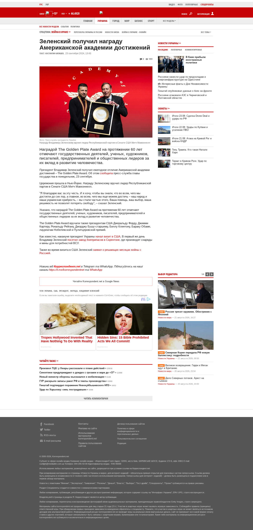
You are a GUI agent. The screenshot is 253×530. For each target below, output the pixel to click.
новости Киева (112, 32)
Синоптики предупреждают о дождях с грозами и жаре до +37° (80, 372)
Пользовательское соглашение (132, 439)
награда (74, 290)
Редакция (121, 443)
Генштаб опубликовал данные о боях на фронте (185, 91)
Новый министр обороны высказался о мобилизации (75, 376)
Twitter (47, 429)
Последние (163, 49)
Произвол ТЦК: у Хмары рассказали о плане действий (75, 368)
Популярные (176, 49)
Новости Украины (168, 43)
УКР (47, 4)
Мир (126, 21)
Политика (75, 26)
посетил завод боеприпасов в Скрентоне (93, 239)
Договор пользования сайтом (131, 424)
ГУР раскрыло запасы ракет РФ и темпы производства (75, 381)
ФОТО (180, 4)
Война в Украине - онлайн (134, 32)
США (55, 290)
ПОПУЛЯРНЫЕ (191, 4)
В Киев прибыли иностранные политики (196, 60)
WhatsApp (96, 269)
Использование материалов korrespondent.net (87, 436)
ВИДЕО (172, 4)
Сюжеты (162, 108)
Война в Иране (98, 32)
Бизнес (139, 21)
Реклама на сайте (87, 428)
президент (64, 290)
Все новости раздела (49, 26)
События (65, 26)
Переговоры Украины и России (88, 32)
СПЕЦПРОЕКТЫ (207, 4)
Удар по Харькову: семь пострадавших (66, 389)
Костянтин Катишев (54, 53)
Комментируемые (193, 49)
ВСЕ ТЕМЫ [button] (205, 32)
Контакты (83, 424)
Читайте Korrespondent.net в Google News (96, 281)
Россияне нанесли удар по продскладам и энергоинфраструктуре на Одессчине (182, 78)
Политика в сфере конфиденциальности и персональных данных (128, 431)
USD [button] (63, 13)
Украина (102, 21)
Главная (87, 21)
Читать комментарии (96, 398)
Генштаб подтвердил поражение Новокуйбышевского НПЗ (77, 385)
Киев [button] (42, 13)
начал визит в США (108, 236)
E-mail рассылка (52, 441)
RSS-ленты (50, 435)
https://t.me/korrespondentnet (66, 269)
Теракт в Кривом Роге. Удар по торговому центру (189, 162)
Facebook (49, 424)
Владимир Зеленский (89, 290)
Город (115, 21)
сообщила (106, 173)
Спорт (151, 21)
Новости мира (164, 317)
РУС (41, 4)
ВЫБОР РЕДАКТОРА (167, 274)
